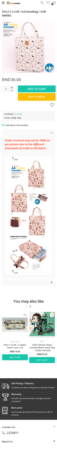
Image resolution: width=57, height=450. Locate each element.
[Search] (42, 3)
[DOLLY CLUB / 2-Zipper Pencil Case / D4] (15, 325)
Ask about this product (17, 125)
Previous (26, 306)
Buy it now (36, 97)
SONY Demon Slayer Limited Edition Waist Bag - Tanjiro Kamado (42, 347)
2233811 (13, 433)
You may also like (28, 301)
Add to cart (37, 89)
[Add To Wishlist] (52, 104)
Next (30, 306)
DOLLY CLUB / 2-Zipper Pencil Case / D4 (15, 346)
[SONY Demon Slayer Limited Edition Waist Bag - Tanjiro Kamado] (42, 325)
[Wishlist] (48, 3)
